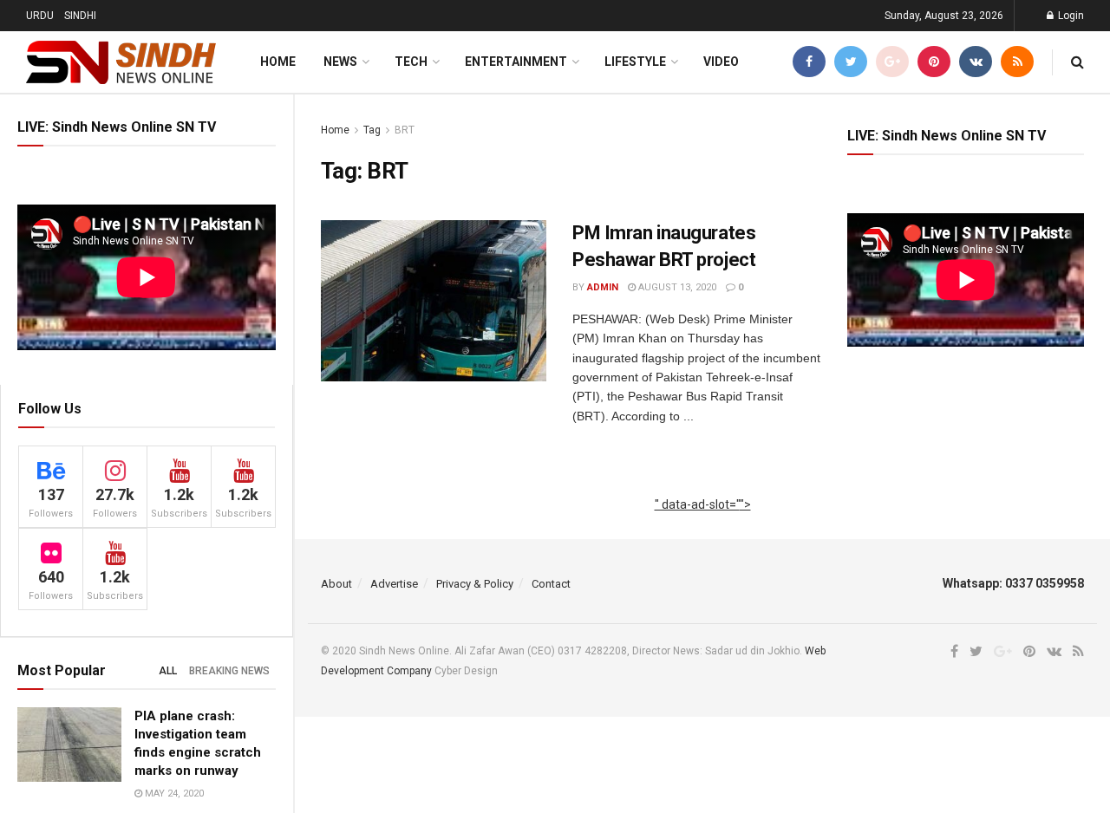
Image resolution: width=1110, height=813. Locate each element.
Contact (551, 583)
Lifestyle (635, 61)
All (168, 671)
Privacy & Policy (474, 583)
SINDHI (80, 16)
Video (721, 61)
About (336, 583)
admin (602, 287)
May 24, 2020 (173, 793)
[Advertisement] (703, 524)
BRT (405, 130)
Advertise (394, 583)
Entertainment (516, 61)
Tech (411, 61)
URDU (40, 16)
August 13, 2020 (676, 287)
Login (1069, 16)
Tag (372, 130)
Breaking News (229, 671)
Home (278, 61)
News (340, 61)
